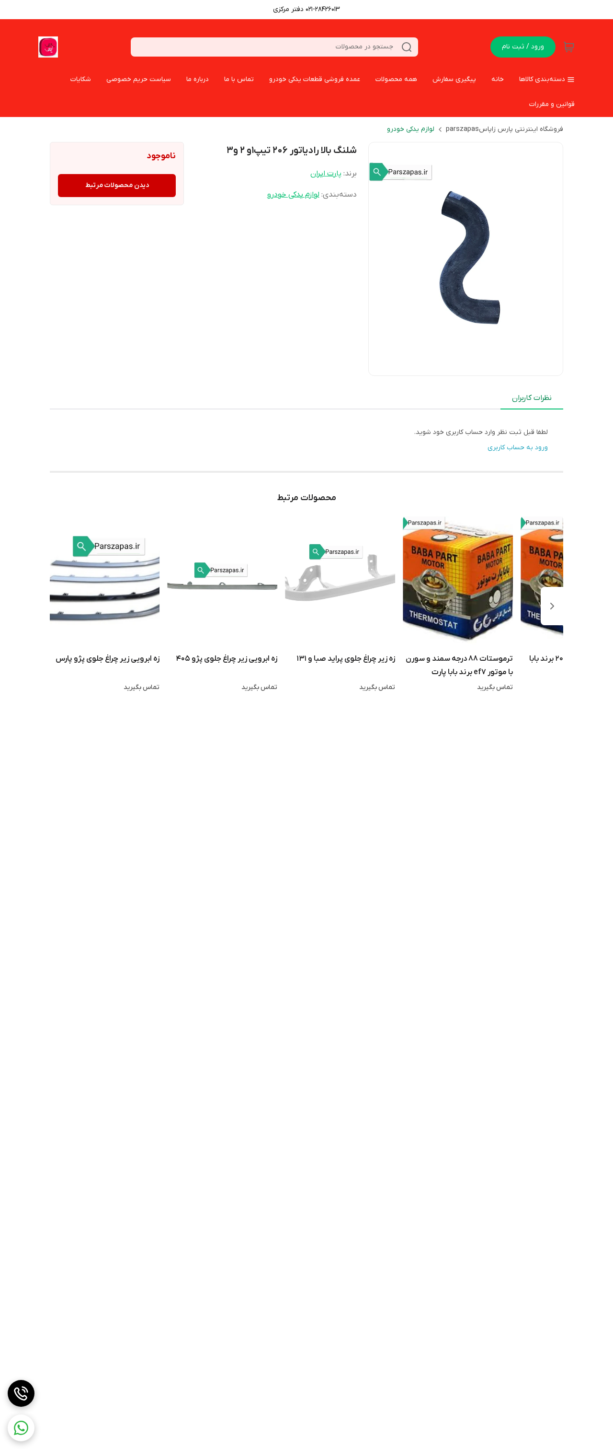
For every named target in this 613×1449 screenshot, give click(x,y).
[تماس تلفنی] (21, 1393)
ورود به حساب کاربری (518, 447)
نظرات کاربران (532, 398)
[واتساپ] (21, 1427)
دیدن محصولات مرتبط (117, 185)
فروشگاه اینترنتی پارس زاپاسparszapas (504, 129)
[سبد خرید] (569, 47)
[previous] (552, 606)
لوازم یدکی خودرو (410, 129)
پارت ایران (325, 173)
